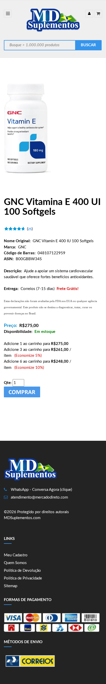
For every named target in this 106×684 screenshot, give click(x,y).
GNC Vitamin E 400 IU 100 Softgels (63, 241)
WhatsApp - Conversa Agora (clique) (41, 490)
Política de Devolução (22, 571)
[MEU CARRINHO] (98, 13)
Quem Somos (15, 563)
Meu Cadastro (16, 555)
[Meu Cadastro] (89, 13)
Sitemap (10, 586)
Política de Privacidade (23, 578)
